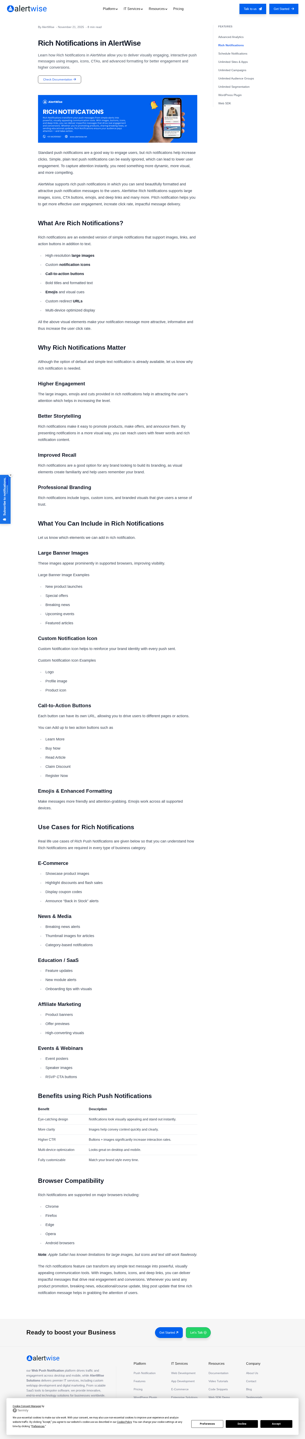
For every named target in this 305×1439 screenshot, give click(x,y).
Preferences (207, 1423)
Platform (109, 9)
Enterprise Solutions (184, 1397)
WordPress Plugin (230, 95)
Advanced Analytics (231, 37)
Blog (249, 1389)
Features (139, 1381)
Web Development (183, 1373)
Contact (251, 1381)
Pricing (178, 9)
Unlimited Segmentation (234, 86)
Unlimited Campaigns (232, 70)
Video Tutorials (218, 1381)
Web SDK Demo (219, 1397)
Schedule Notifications (232, 53)
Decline (242, 1423)
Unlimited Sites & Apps (233, 61)
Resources (157, 9)
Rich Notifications (231, 45)
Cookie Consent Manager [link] (27, 1406)
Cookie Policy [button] (124, 1422)
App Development (183, 1381)
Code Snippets (218, 1389)
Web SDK (224, 103)
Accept (276, 1423)
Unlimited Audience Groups (236, 78)
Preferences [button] (38, 1426)
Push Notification (145, 1373)
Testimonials (254, 1397)
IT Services (132, 9)
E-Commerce (180, 1389)
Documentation (218, 1373)
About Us (252, 1373)
